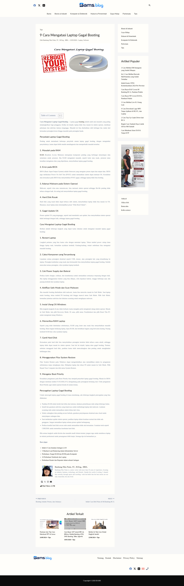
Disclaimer (117, 558)
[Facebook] (34, 5)
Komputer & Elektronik (78, 14)
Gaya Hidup (114, 14)
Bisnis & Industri (61, 14)
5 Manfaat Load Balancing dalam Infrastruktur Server (60, 451)
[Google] (42, 482)
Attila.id (124, 199)
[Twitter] (45, 482)
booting (81, 122)
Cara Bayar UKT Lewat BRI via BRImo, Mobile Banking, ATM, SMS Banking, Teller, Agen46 (74, 534)
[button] (150, 5)
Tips (135, 14)
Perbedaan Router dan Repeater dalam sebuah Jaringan (60, 460)
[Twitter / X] (39, 5)
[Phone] (147, 568)
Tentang (100, 558)
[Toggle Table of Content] (59, 115)
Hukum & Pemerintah (99, 14)
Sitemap (140, 558)
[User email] (51, 482)
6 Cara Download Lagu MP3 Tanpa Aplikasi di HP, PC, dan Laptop (131, 111)
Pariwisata (127, 14)
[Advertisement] (75, 97)
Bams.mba (124, 206)
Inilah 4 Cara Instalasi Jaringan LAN (54, 448)
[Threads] (44, 5)
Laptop (80, 40)
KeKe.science (126, 210)
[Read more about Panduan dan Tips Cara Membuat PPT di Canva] (51, 524)
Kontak (108, 558)
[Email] (143, 568)
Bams (49, 14)
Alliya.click (125, 202)
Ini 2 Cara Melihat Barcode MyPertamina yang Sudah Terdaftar (130, 76)
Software (86, 40)
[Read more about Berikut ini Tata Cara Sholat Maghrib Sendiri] (99, 524)
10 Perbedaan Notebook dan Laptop (54, 457)
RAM (42, 155)
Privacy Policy (129, 558)
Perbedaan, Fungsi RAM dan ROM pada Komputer (59, 454)
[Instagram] (48, 482)
